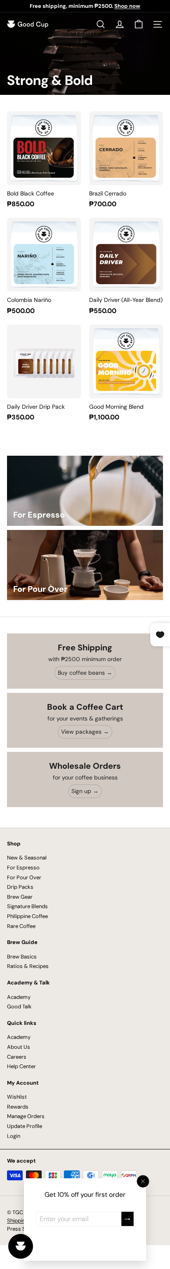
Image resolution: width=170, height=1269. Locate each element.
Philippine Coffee (27, 916)
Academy (19, 997)
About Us (18, 1046)
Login (13, 1136)
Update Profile (24, 1126)
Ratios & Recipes (28, 966)
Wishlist (17, 1096)
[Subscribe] (127, 1219)
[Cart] (138, 24)
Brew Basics (22, 956)
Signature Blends (27, 906)
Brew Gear (20, 896)
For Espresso (23, 867)
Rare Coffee (21, 926)
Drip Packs (20, 886)
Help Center (21, 1066)
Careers (16, 1056)
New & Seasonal (27, 857)
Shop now (127, 5)
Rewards (17, 1106)
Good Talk (19, 1006)
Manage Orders (26, 1116)
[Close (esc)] (143, 1181)
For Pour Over (24, 877)
